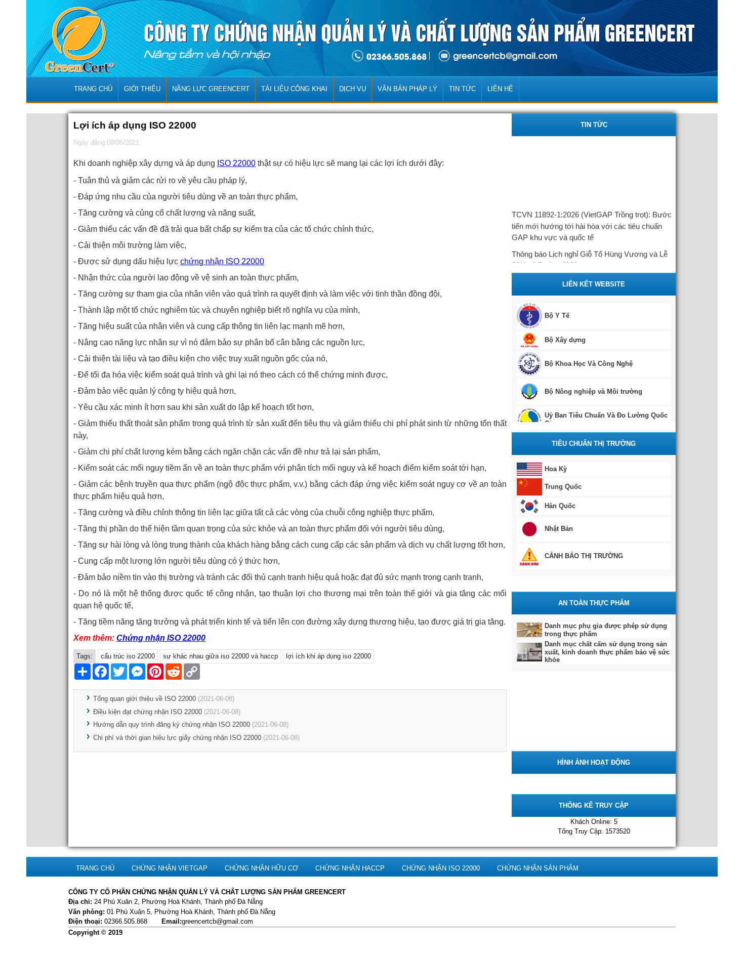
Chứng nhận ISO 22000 (160, 638)
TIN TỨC (462, 89)
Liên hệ (500, 89)
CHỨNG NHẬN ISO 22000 (441, 868)
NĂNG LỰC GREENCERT (211, 89)
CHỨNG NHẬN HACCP (350, 868)
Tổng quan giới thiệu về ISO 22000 (144, 698)
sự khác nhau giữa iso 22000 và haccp (220, 656)
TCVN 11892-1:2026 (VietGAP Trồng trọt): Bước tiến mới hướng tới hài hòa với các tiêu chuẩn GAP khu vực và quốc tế (592, 222)
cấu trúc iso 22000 (128, 656)
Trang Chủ (93, 89)
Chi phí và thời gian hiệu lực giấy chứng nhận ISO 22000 (177, 737)
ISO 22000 (236, 163)
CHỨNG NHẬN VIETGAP (170, 868)
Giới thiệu (142, 89)
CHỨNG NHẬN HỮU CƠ (261, 868)
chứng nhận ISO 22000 (222, 261)
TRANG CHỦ (95, 868)
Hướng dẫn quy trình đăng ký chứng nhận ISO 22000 (171, 724)
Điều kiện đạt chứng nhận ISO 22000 (147, 712)
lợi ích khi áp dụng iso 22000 (328, 656)
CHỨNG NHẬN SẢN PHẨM (537, 868)
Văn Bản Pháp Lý (407, 89)
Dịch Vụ (352, 89)
